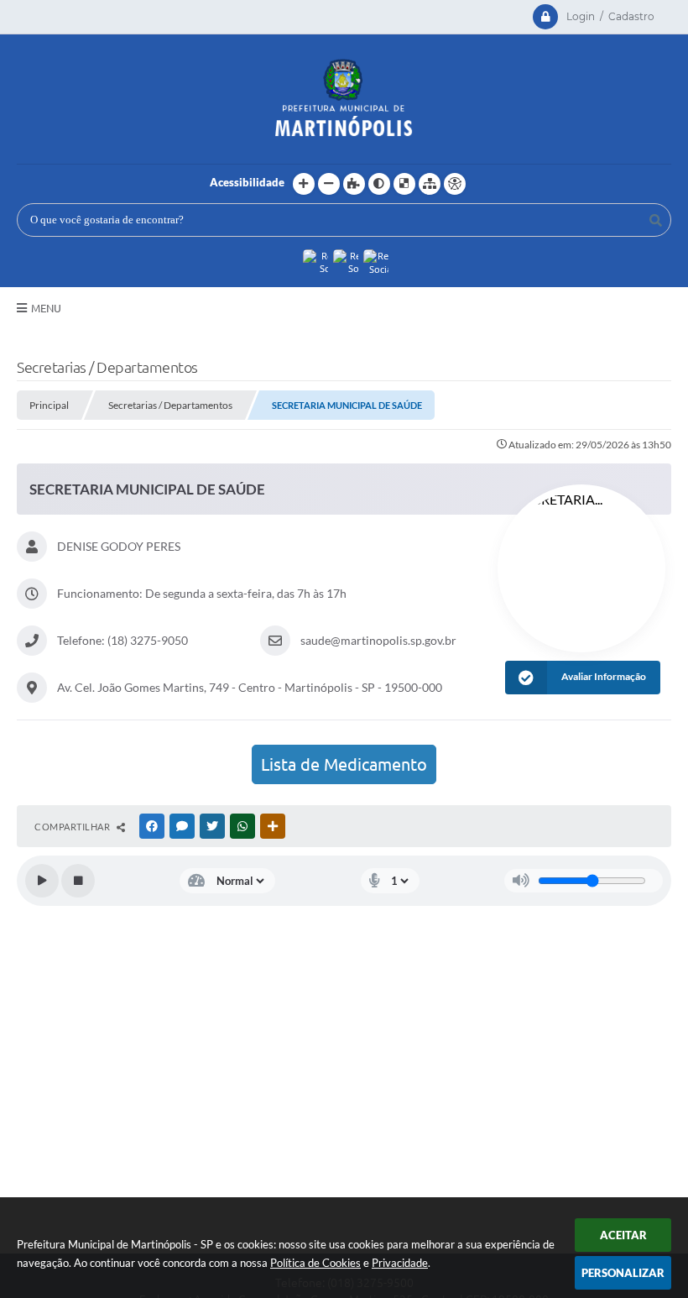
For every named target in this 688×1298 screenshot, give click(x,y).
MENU (46, 308)
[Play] (42, 881)
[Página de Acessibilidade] (455, 184)
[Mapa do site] (429, 184)
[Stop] (78, 881)
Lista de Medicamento (344, 764)
